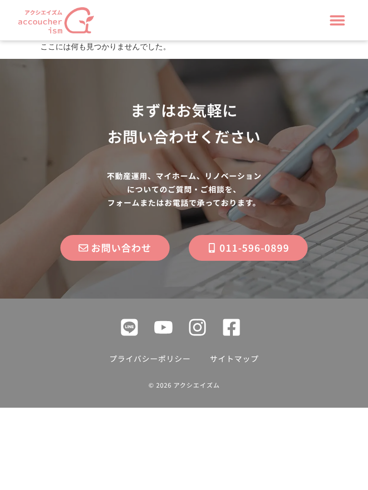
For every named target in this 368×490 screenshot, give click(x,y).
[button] (337, 20)
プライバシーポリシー (150, 358)
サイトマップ (234, 358)
